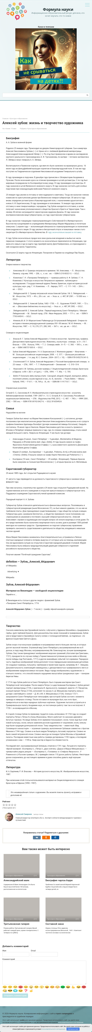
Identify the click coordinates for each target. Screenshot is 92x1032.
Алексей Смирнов (24, 814)
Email (33, 951)
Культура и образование (37, 129)
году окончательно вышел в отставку (64, 232)
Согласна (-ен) (73, 1029)
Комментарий (8, 959)
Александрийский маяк (16, 880)
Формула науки (58, 9)
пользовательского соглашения (70, 1022)
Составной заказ (55, 924)
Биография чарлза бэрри (59, 880)
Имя (4, 951)
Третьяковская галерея (16, 924)
